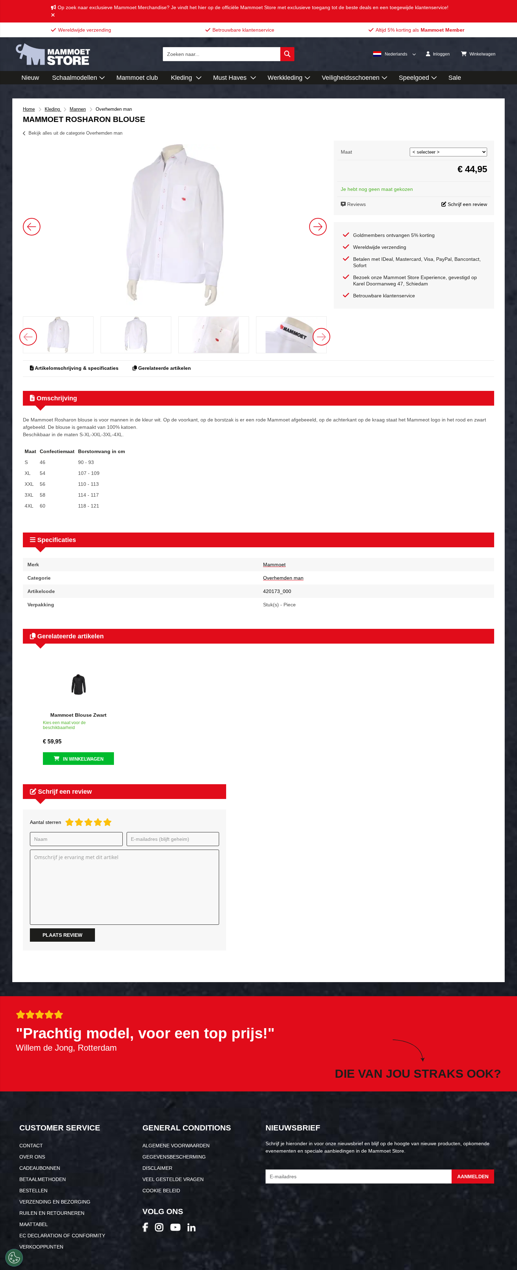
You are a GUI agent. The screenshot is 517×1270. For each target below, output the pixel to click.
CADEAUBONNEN (39, 1168)
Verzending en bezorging (54, 1202)
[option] (175, 225)
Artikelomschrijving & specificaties (76, 368)
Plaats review (62, 935)
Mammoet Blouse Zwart (78, 715)
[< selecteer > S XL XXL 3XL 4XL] (448, 152)
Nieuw (30, 77)
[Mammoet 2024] (53, 63)
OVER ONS (32, 1157)
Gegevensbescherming (174, 1157)
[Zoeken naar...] (287, 54)
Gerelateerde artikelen (164, 368)
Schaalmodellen (74, 77)
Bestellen (33, 1190)
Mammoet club (137, 77)
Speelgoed (414, 77)
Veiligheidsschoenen (350, 77)
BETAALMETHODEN (42, 1179)
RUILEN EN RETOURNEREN (51, 1213)
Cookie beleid (161, 1190)
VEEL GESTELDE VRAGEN (173, 1179)
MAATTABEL (33, 1224)
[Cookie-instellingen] (14, 1257)
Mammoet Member (442, 30)
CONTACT (31, 1145)
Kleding (182, 77)
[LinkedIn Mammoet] (195, 1229)
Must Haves (230, 77)
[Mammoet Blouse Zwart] (78, 684)
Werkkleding (285, 77)
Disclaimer (157, 1168)
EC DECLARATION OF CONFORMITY (62, 1235)
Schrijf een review (466, 204)
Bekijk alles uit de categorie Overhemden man (75, 133)
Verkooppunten (41, 1247)
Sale (454, 77)
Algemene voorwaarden (176, 1145)
